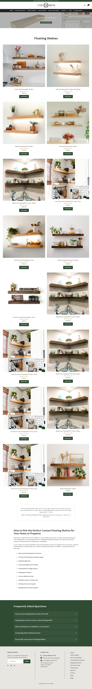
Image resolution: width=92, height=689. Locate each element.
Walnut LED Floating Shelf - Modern (24, 89)
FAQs (70, 10)
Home (11, 10)
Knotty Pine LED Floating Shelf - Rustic (24, 260)
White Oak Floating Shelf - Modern (68, 146)
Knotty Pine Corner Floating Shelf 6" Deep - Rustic (68, 201)
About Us (73, 670)
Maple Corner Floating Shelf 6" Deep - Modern (24, 203)
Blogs (71, 678)
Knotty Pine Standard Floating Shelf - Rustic (24, 317)
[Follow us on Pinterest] (15, 665)
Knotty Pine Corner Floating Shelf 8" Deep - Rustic (24, 374)
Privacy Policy (74, 668)
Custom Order (78, 10)
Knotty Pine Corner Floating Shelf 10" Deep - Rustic (24, 431)
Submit (27, 661)
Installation (42, 10)
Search (72, 652)
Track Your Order (53, 10)
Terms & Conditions (76, 658)
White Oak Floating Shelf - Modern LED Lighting (68, 89)
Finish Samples (32, 10)
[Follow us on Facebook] (9, 665)
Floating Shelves (20, 10)
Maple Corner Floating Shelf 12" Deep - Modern (68, 431)
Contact (64, 10)
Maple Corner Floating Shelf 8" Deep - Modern (68, 317)
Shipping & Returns (76, 663)
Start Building (46, 22)
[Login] (84, 5)
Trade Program (74, 655)
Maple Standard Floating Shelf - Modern (68, 260)
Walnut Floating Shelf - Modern (68, 489)
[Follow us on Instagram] (12, 665)
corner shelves (58, 515)
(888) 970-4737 (52, 655)
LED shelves (49, 515)
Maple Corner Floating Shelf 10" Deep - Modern (68, 374)
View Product (24, 96)
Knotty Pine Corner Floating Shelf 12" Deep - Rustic (24, 489)
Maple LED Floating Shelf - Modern (24, 146)
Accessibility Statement (77, 660)
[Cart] (87, 5)
